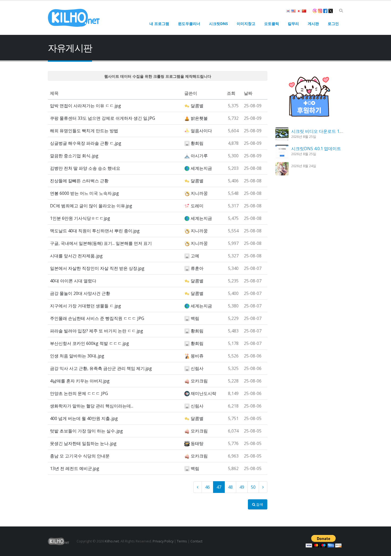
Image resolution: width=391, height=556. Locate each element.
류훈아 (197, 268)
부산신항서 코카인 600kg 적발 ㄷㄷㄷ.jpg (89, 343)
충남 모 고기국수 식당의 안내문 (80, 456)
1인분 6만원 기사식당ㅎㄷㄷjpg (80, 218)
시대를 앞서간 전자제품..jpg (76, 256)
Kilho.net (112, 541)
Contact (196, 541)
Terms (182, 541)
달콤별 (197, 106)
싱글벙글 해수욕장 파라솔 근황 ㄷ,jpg (85, 143)
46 (207, 487)
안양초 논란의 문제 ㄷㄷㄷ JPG (79, 393)
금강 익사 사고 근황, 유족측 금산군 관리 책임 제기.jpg (101, 368)
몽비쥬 (197, 356)
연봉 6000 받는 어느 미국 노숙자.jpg (84, 193)
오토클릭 (271, 23)
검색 (259, 504)
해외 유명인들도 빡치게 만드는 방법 (84, 131)
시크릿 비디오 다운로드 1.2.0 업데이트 (327, 131)
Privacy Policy (163, 541)
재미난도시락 (203, 393)
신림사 (197, 368)
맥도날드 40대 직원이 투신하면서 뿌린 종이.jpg (95, 231)
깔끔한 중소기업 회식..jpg (74, 156)
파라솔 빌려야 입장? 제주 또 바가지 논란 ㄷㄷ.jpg (96, 331)
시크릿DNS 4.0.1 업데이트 (316, 148)
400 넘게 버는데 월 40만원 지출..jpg (84, 418)
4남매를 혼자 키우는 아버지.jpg (80, 381)
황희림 (197, 143)
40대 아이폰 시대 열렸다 (73, 281)
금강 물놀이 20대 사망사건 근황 (80, 293)
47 (219, 487)
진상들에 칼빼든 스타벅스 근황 (79, 181)
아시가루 (199, 156)
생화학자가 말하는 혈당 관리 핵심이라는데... (91, 406)
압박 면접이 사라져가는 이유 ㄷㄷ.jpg (85, 106)
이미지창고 (246, 23)
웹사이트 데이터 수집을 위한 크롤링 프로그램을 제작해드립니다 (157, 76)
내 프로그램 (159, 23)
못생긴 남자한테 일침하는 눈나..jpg (83, 443)
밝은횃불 (199, 118)
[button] (341, 11)
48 (230, 487)
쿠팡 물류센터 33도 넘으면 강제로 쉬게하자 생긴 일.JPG (102, 118)
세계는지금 (201, 168)
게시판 (313, 23)
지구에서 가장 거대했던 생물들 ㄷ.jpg (85, 306)
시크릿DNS (218, 23)
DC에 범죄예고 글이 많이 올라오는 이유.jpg (91, 206)
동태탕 (197, 443)
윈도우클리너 (189, 23)
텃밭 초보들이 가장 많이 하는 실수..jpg (86, 431)
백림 (195, 318)
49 (241, 487)
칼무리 (293, 23)
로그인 (333, 23)
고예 (195, 256)
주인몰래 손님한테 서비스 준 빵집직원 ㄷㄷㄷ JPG (97, 318)
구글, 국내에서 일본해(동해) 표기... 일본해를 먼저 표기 (101, 243)
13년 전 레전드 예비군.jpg (74, 468)
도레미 (197, 206)
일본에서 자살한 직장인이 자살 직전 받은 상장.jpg (97, 268)
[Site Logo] (74, 18)
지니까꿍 (199, 193)
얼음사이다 (201, 131)
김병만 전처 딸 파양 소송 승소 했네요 (85, 168)
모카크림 (199, 381)
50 (253, 487)
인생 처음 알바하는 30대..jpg (77, 356)
